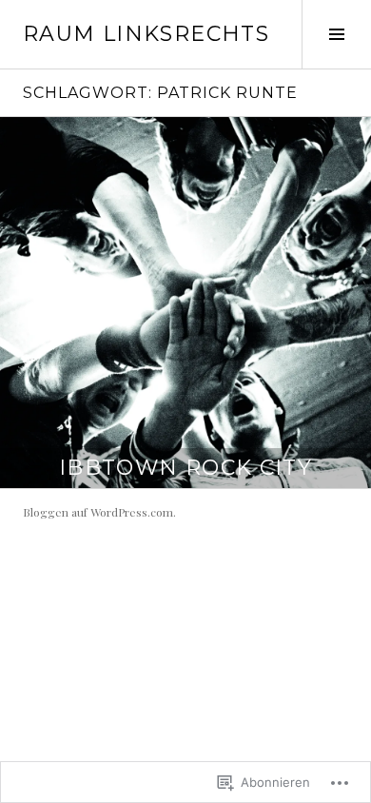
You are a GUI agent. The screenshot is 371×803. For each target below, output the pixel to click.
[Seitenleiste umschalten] (336, 34)
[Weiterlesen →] (185, 302)
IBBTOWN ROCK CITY (185, 467)
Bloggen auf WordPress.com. (99, 511)
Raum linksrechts (146, 34)
